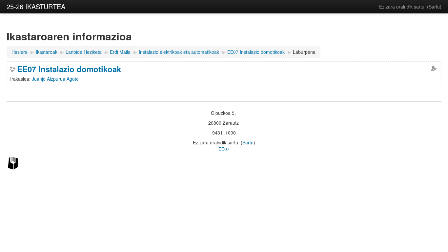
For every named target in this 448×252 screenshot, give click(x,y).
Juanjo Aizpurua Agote (55, 78)
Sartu (434, 6)
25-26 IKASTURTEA (36, 6)
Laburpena (304, 52)
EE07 (224, 149)
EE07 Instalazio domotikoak (69, 69)
